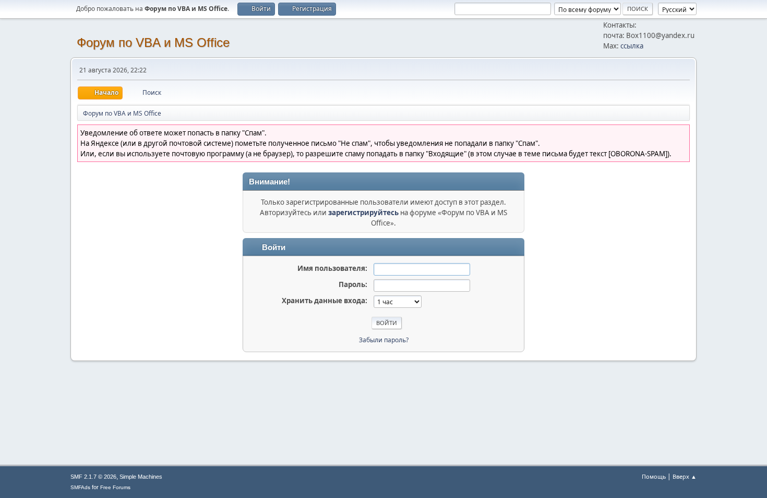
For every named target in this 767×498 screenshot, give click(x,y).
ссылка (631, 46)
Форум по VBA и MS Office (153, 42)
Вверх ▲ (685, 476)
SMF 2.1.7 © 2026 (93, 477)
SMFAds (80, 487)
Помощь (654, 476)
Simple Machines (140, 477)
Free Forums (115, 487)
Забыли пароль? (384, 339)
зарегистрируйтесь (363, 212)
